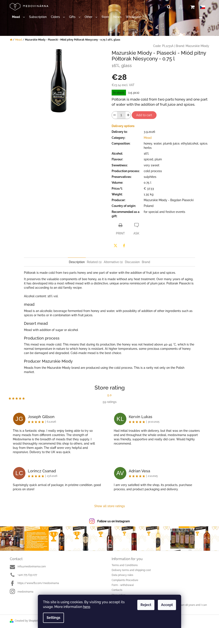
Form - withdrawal (123, 585)
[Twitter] (115, 245)
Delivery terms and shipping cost (131, 570)
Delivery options (123, 126)
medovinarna (25, 591)
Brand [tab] (146, 262)
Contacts (117, 589)
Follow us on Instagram (113, 521)
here (86, 607)
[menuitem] (18, 16)
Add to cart (144, 115)
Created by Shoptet (26, 620)
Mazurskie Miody (197, 46)
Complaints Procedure (125, 580)
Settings (53, 618)
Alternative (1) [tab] (113, 262)
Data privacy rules (122, 575)
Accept (167, 605)
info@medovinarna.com (32, 566)
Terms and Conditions (125, 565)
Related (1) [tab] (94, 262)
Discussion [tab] (132, 262)
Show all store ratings (109, 506)
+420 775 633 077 (27, 574)
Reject (146, 605)
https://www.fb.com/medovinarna (38, 583)
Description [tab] (77, 262)
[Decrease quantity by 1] (114, 115)
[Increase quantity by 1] (128, 115)
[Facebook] (124, 245)
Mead (148, 137)
